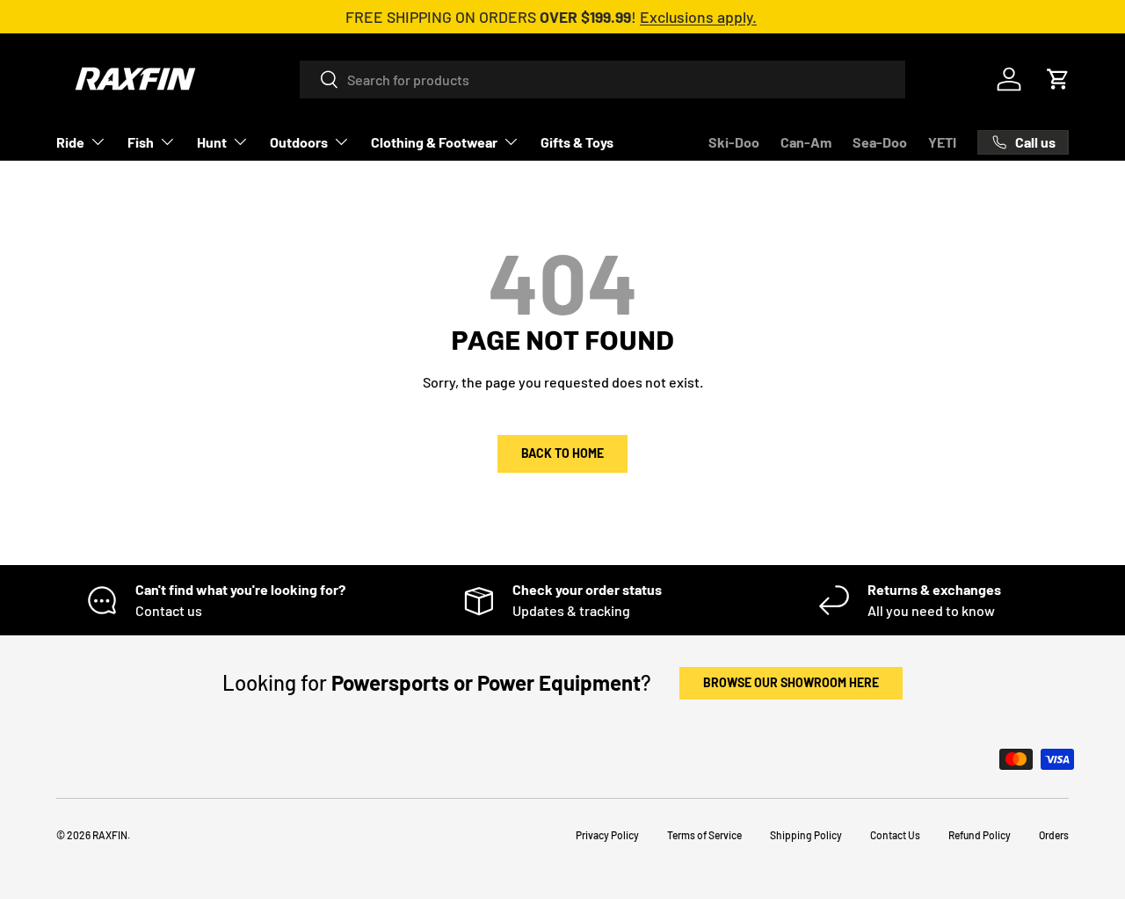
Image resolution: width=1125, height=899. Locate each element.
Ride (70, 142)
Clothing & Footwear (434, 142)
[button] (1058, 79)
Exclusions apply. (698, 16)
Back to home (562, 453)
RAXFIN (109, 835)
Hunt (212, 142)
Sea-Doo (880, 142)
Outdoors (299, 142)
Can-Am (805, 142)
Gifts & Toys (577, 142)
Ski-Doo (733, 142)
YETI (942, 142)
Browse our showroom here (791, 682)
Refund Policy (979, 835)
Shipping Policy (806, 835)
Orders (1054, 835)
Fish (140, 142)
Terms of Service (704, 835)
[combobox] (602, 79)
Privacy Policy (607, 835)
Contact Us (895, 835)
